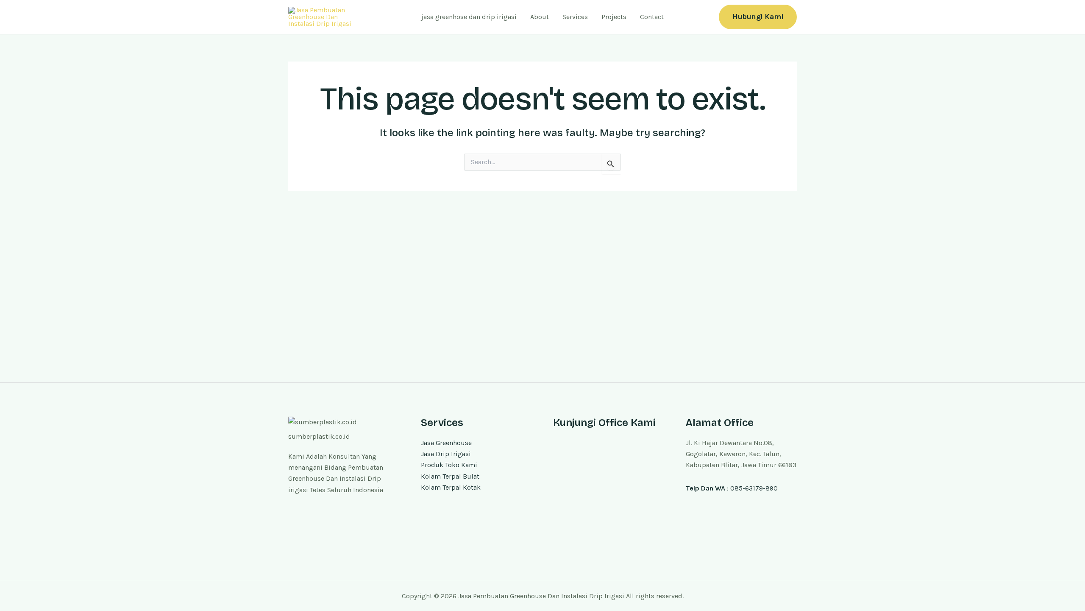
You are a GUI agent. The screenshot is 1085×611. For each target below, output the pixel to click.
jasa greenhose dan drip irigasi (469, 17)
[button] (758, 17)
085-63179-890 (754, 488)
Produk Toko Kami (449, 465)
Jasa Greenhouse (446, 443)
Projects (613, 17)
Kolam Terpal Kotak (451, 487)
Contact (652, 17)
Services (575, 17)
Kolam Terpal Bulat (450, 476)
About (539, 17)
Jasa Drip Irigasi (446, 454)
